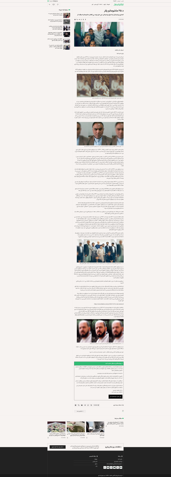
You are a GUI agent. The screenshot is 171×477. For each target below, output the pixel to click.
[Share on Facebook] (85, 19)
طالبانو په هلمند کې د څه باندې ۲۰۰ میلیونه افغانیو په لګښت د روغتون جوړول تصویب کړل (55, 47)
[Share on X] (83, 19)
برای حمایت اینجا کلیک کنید (115, 396)
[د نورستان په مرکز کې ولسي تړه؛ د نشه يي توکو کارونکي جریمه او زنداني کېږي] (76, 427)
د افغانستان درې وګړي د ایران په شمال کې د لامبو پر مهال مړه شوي (54, 39)
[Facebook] (120, 467)
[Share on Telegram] (79, 19)
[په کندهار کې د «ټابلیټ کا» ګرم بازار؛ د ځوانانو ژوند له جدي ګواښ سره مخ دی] (56, 427)
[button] (57, 4)
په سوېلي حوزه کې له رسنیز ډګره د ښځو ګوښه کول (95, 434)
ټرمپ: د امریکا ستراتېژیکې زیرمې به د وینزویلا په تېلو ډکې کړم (55, 14)
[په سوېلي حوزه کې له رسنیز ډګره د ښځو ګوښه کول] (95, 427)
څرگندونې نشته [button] (79, 411)
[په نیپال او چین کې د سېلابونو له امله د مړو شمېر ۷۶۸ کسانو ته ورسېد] (66, 21)
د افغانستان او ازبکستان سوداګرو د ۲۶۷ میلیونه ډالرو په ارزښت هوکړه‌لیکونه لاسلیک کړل (55, 28)
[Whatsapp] (104, 467)
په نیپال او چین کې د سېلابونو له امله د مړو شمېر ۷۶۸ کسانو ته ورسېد (55, 20)
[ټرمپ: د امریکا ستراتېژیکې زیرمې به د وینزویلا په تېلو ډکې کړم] (66, 15)
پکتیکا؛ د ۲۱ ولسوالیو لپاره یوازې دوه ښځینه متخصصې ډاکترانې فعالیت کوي (115, 423)
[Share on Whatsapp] (81, 19)
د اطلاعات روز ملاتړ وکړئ (113, 447)
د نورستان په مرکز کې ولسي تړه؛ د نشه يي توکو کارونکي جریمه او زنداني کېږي (76, 434)
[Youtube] (114, 467)
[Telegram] (108, 467)
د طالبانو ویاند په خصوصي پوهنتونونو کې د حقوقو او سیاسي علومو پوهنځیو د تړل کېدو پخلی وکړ (55, 34)
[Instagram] (111, 467)
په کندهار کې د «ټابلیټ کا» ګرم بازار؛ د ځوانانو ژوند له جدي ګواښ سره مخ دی (57, 434)
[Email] (81, 405)
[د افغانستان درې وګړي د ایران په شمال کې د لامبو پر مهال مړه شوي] (66, 40)
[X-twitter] (117, 467)
